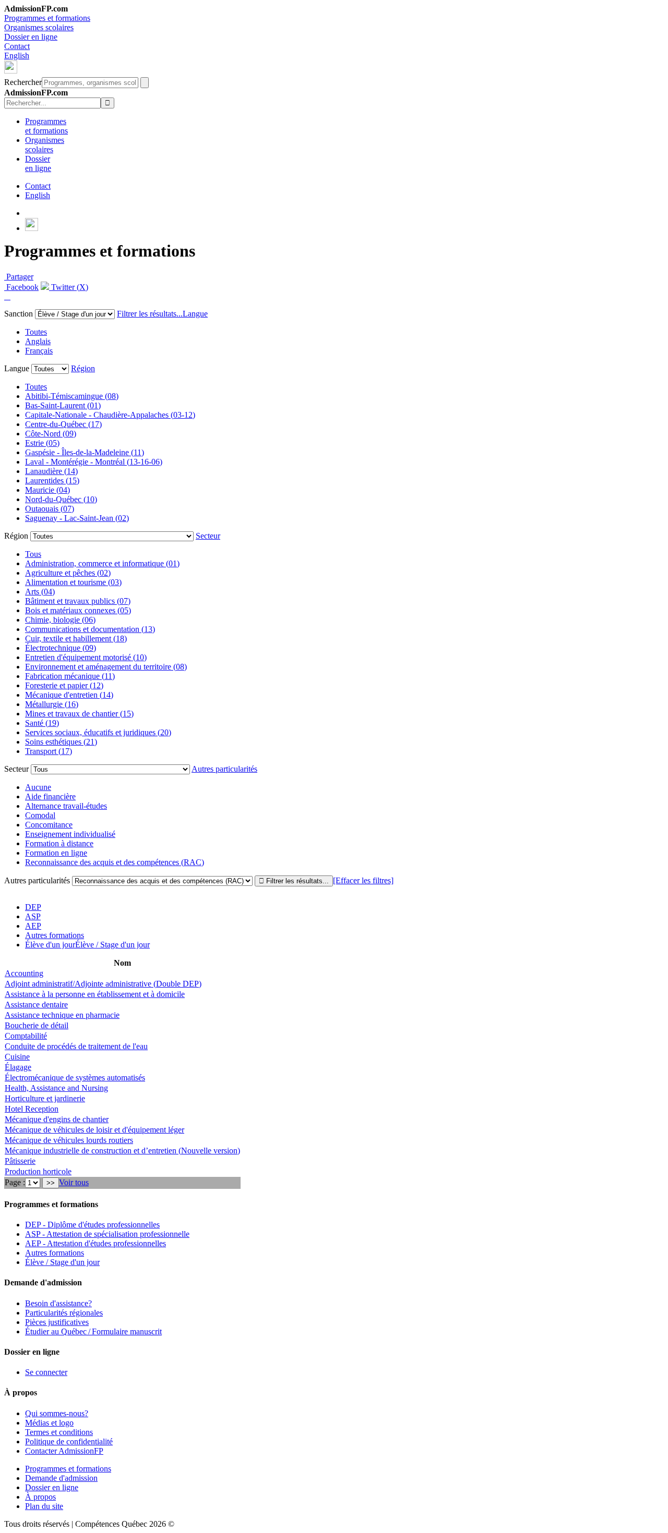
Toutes (36, 331)
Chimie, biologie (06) (60, 619)
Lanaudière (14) (51, 471)
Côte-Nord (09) (50, 433)
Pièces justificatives (57, 1322)
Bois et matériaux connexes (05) (78, 610)
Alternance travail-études (66, 805)
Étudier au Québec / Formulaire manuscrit (93, 1331)
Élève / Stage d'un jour (62, 1262)
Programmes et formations (47, 18)
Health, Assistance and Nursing (56, 1088)
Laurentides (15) (52, 480)
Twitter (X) (68, 287)
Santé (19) (42, 723)
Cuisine (17, 1056)
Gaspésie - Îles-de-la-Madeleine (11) (84, 452)
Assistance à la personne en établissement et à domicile (95, 994)
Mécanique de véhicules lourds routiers (69, 1140)
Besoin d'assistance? (58, 1303)
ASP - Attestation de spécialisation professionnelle (107, 1234)
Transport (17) (48, 751)
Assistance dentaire (36, 1004)
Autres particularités (224, 768)
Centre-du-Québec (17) (63, 424)
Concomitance (49, 824)
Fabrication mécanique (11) (70, 676)
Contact (17, 46)
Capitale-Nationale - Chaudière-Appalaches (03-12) (110, 414)
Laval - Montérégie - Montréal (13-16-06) (93, 461)
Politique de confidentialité (69, 1441)
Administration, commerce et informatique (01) (102, 563)
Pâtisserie (20, 1161)
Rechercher (23, 82)
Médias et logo (49, 1422)
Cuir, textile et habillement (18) (76, 638)
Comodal (40, 815)
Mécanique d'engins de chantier (57, 1119)
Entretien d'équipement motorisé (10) (86, 657)
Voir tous (74, 1182)
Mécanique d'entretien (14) (69, 694)
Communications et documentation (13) (90, 629)
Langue (195, 313)
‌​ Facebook (21, 287)
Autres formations (54, 935)
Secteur (208, 535)
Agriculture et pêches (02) (68, 572)
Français (39, 350)
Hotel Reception (31, 1108)
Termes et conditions (59, 1432)
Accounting (24, 973)
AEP (33, 925)
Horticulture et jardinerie (45, 1098)
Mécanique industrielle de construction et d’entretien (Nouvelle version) (122, 1150)
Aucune (38, 787)
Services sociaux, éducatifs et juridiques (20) (98, 732)
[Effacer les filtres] (363, 880)
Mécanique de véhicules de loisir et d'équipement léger (94, 1129)
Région (83, 368)
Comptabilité (26, 1035)
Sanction (18, 313)
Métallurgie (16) (51, 704)
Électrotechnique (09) (60, 647)
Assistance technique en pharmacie (62, 1015)
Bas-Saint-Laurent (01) (63, 405)
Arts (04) (40, 591)
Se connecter (46, 1372)
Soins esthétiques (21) (61, 741)
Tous (33, 554)
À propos (40, 1496)
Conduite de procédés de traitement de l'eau (76, 1046)
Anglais (38, 341)
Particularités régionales (64, 1312)
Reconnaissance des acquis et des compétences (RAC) (114, 862)
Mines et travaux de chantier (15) (79, 713)
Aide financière (50, 796)
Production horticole (38, 1171)
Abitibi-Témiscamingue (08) (71, 396)
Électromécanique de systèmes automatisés (75, 1077)
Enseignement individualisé (70, 834)
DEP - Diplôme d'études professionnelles (92, 1224)
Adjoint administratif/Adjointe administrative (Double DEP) (103, 983)
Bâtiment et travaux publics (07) (77, 601)
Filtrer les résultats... (150, 313)
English (16, 55)
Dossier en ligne (30, 36)
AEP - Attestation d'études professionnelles (95, 1243)
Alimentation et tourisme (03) (73, 582)
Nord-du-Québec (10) (61, 499)
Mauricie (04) (47, 489)
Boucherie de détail (36, 1025)
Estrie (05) (42, 443)
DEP (33, 907)
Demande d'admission (61, 1478)
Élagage (18, 1067)
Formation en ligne (56, 852)
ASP (33, 916)
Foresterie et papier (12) (64, 685)
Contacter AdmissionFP (64, 1450)
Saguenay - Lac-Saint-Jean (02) (77, 518)
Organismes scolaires (39, 27)
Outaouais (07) (49, 508)
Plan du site (44, 1506)
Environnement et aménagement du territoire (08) (106, 666)
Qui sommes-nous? (56, 1413)
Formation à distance (59, 843)
